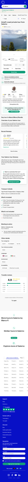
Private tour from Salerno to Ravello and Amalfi (14, 384)
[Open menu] (25, 2)
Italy (10, 15)
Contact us (5, 404)
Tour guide (5, 420)
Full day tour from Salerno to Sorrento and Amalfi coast (7, 371)
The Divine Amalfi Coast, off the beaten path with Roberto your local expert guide (7, 390)
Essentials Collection (7, 432)
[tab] (12, 357)
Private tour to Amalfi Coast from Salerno (7, 387)
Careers (4, 437)
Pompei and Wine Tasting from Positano (22, 374)
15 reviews (15, 280)
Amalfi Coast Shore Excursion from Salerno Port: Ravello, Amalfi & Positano (22, 361)
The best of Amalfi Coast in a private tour (14, 390)
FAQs (4, 401)
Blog (3, 427)
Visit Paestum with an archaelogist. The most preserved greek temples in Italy (22, 377)
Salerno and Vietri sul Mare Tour (7, 374)
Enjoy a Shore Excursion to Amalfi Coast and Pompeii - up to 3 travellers (14, 367)
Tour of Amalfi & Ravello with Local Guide (22, 384)
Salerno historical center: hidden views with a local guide (7, 381)
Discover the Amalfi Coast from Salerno (22, 371)
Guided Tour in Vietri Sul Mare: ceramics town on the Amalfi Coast (14, 381)
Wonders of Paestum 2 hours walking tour (7, 377)
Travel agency (5, 418)
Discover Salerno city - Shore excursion (22, 381)
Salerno (14, 15)
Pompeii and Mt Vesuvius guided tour (22, 387)
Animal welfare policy (7, 434)
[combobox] (19, 68)
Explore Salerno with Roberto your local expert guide (22, 390)
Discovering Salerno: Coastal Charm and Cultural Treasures (14, 374)
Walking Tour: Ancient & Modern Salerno (7, 384)
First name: (5, 447)
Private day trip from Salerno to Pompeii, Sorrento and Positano (14, 371)
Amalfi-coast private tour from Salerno (14, 364)
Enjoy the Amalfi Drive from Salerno (7, 361)
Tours (5, 15)
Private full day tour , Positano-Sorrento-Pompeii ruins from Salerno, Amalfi (14, 361)
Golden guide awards (7, 429)
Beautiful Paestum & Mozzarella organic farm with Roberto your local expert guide (14, 377)
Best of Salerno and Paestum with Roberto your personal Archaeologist (7, 367)
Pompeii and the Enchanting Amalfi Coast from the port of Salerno (7, 364)
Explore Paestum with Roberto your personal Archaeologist (22, 367)
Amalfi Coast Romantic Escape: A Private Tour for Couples (22, 364)
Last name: (5, 451)
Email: (4, 456)
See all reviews (14, 151)
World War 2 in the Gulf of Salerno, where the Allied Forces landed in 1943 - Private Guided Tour (14, 387)
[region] (14, 141)
